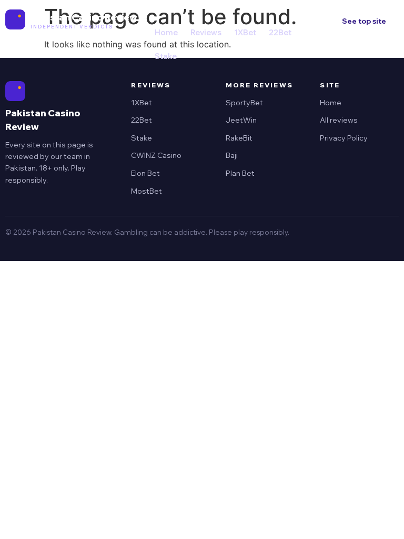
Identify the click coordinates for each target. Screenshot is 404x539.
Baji (232, 155)
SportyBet (244, 102)
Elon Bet (145, 173)
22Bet (280, 32)
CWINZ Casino (156, 155)
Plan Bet (240, 173)
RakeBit (239, 138)
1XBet (245, 32)
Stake (166, 56)
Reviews (205, 32)
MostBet (146, 191)
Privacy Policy (344, 138)
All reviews (339, 120)
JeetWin (241, 120)
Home (166, 32)
